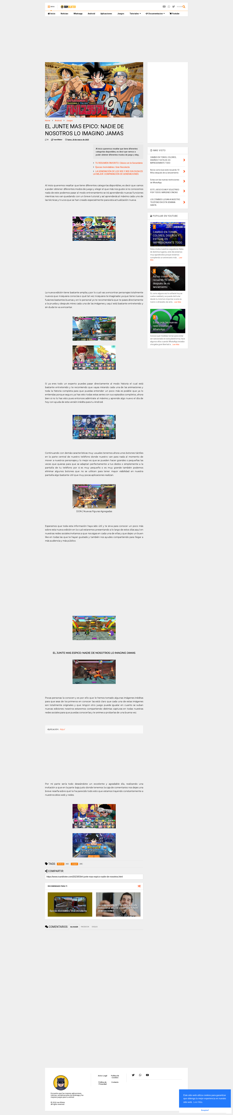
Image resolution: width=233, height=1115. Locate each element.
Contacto (115, 1082)
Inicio (52, 14)
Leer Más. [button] (198, 1102)
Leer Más (177, 302)
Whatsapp (78, 14)
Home (47, 120)
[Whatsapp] (169, 6)
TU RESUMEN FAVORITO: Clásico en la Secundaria (119, 163)
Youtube (175, 14)
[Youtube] (164, 6)
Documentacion (155, 14)
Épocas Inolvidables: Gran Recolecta (112, 167)
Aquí (62, 729)
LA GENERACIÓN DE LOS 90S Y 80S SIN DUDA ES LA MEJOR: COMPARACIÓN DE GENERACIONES (118, 172)
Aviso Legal (102, 1076)
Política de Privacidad (102, 1083)
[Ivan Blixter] (68, 8)
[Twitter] (173, 6)
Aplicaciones (106, 14)
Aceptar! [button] (205, 1110)
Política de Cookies (115, 1077)
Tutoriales (134, 14)
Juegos (120, 14)
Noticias (64, 14)
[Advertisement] (116, 39)
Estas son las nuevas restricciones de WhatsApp (165, 326)
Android (91, 14)
